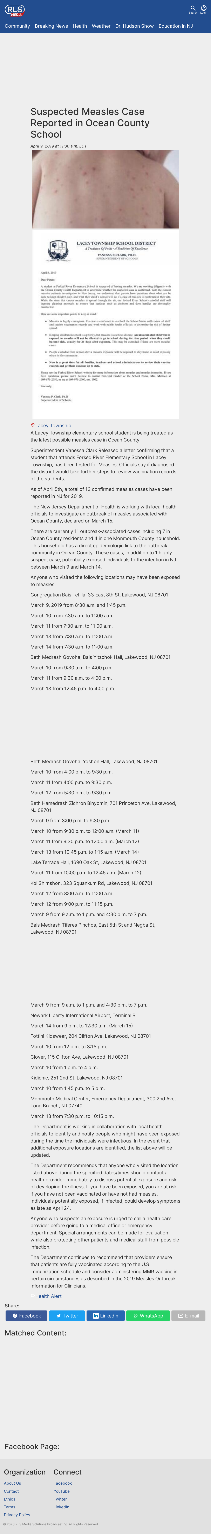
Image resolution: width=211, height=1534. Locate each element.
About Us (12, 1483)
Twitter (69, 1316)
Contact (11, 1491)
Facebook (29, 1316)
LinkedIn (108, 1316)
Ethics (9, 1499)
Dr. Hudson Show (134, 26)
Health (80, 26)
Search (193, 12)
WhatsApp (151, 1316)
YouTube (62, 1491)
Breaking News (51, 26)
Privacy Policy (17, 1514)
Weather (101, 26)
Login (203, 12)
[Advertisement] (105, 72)
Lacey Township (53, 425)
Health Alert (48, 1296)
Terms (9, 1506)
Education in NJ (176, 26)
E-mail (191, 1316)
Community (17, 26)
